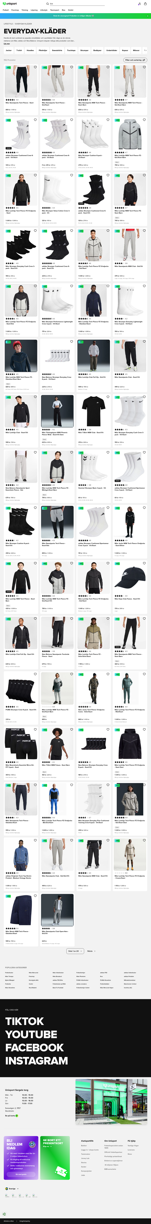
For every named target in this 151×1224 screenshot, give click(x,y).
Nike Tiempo (9, 976)
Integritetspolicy (25, 1221)
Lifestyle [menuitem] (43, 10)
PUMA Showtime (105, 980)
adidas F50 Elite (58, 980)
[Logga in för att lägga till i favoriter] (35, 67)
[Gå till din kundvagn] (145, 4)
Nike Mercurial (33, 972)
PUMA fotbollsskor (82, 980)
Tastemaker (85, 1154)
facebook (34, 1048)
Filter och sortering (133, 60)
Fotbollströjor (80, 972)
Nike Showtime (10, 988)
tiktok (24, 1021)
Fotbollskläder (104, 984)
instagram (36, 1061)
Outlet (31, 984)
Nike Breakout (57, 976)
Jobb (83, 1175)
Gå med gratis (21, 1174)
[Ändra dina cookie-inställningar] (4, 1214)
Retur (130, 1154)
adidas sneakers (81, 984)
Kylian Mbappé (9, 980)
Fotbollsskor (9, 972)
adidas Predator (129, 976)
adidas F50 (103, 972)
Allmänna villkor (9, 1221)
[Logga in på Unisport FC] (140, 4)
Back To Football (58, 988)
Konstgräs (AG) (33, 980)
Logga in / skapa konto (90, 1150)
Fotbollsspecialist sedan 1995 (113, 1147)
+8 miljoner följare (111, 1165)
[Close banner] (147, 16)
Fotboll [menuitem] (6, 10)
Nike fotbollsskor (58, 972)
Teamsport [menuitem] (54, 10)
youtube (31, 1034)
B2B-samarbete (110, 1169)
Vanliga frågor (133, 1146)
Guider (83, 1167)
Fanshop (31, 976)
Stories (83, 1162)
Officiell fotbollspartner (113, 1152)
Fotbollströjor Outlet (82, 988)
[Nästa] (146, 50)
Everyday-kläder (23, 24)
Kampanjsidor (86, 1171)
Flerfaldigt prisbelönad (113, 1156)
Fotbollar (8, 984)
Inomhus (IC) (128, 988)
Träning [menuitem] (25, 10)
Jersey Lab (85, 1158)
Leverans (131, 1150)
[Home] (10, 3)
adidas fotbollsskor (130, 972)
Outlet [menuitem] (70, 10)
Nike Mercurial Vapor (106, 988)
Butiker (84, 1146)
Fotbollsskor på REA (59, 984)
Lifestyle (8, 24)
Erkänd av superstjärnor (113, 1161)
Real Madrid (32, 988)
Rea (101, 976)
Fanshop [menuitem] (15, 10)
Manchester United (130, 984)
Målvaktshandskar (129, 980)
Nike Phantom (80, 976)
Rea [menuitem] (63, 10)
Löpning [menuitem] (34, 10)
